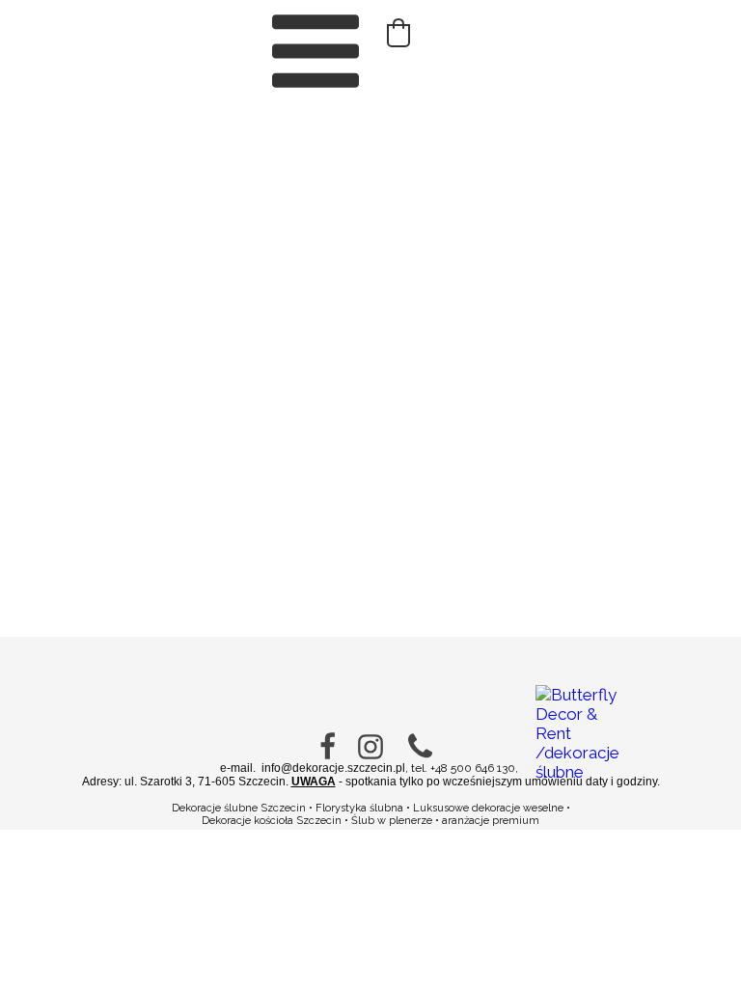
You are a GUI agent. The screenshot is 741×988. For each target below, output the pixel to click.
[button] (398, 33)
